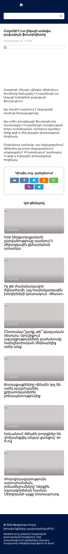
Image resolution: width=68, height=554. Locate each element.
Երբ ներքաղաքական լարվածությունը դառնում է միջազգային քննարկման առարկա (28, 242)
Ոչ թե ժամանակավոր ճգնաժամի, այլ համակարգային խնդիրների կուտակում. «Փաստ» (34, 290)
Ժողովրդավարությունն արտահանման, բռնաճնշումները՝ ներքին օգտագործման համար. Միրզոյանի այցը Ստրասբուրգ (31, 486)
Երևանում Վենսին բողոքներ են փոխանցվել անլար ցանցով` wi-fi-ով (32, 437)
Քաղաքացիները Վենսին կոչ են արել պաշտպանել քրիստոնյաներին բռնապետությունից (32, 390)
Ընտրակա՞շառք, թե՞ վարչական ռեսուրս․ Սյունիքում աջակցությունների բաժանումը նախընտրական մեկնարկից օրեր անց (34, 339)
